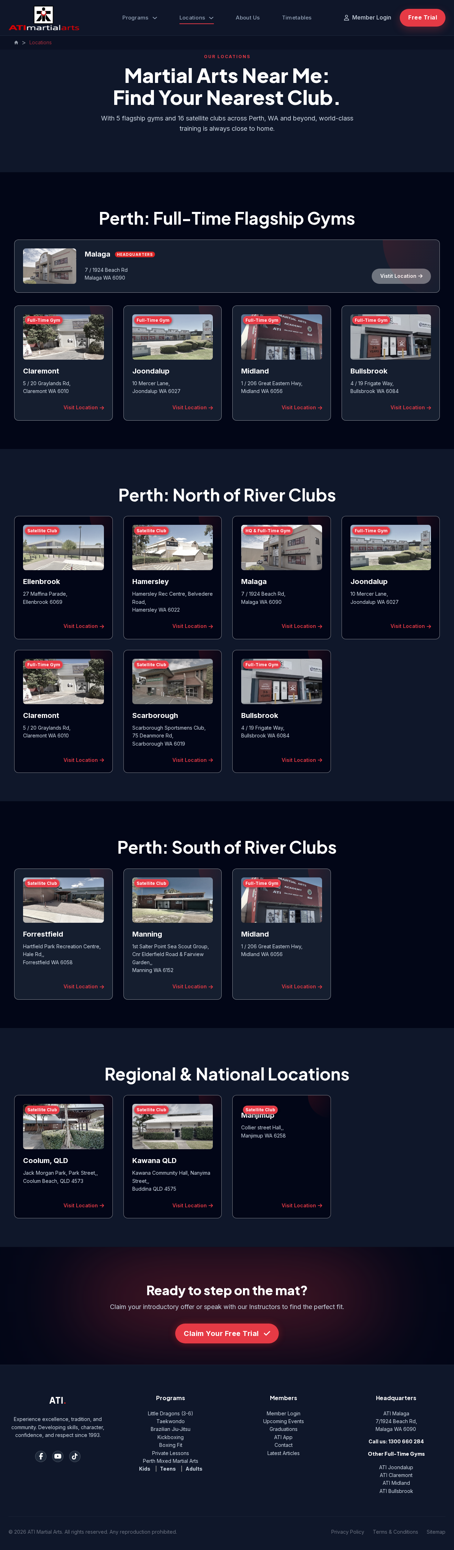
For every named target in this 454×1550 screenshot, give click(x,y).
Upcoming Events (283, 1421)
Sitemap (436, 1532)
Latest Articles (283, 1453)
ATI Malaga (396, 1413)
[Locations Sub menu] (211, 18)
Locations (192, 17)
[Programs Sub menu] (154, 18)
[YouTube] (57, 1456)
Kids (144, 1469)
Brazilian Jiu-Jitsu (170, 1429)
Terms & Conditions (395, 1532)
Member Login (283, 1413)
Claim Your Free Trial (221, 1333)
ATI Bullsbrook (396, 1491)
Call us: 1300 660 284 (396, 1441)
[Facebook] (40, 1456)
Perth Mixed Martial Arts (170, 1461)
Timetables (297, 17)
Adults (194, 1469)
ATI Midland (396, 1483)
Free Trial (422, 17)
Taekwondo (170, 1421)
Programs (135, 17)
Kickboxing (170, 1437)
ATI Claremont (396, 1475)
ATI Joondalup (396, 1467)
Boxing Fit (170, 1445)
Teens (168, 1469)
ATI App (283, 1437)
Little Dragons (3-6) (170, 1413)
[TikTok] (75, 1456)
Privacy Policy (347, 1532)
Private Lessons (170, 1453)
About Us (248, 17)
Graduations (284, 1429)
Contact (284, 1445)
